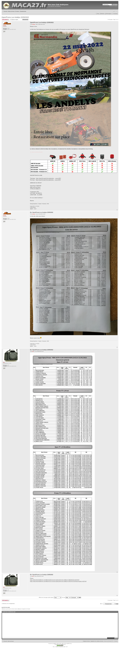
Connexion (115, 13)
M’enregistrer (109, 13)
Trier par (63, 597)
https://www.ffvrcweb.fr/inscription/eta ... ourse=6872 (48, 180)
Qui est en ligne (6, 607)
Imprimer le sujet (114, 11)
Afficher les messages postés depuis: (46, 597)
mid (33, 351)
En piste (17, 11)
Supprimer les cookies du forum (97, 641)
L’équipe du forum (86, 641)
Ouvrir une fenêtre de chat (8, 611)
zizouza (33, 24)
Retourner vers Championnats (9, 603)
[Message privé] (4, 31)
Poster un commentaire (4, 20)
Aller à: (101, 603)
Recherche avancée (113, 5)
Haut (117, 209)
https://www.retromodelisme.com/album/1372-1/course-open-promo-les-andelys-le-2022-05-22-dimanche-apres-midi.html (58, 581)
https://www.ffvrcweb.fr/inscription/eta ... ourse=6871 (48, 178)
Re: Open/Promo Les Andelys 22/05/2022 (41, 212)
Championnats (23, 11)
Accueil (5, 11)
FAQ (98, 13)
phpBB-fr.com (63, 644)
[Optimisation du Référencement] (60, 645)
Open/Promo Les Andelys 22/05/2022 (15, 17)
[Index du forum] (6, 5)
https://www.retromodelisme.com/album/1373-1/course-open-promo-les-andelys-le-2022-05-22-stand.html (54, 579)
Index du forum (11, 11)
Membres (102, 13)
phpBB (54, 643)
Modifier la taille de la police (116, 11)
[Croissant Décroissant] (76, 597)
